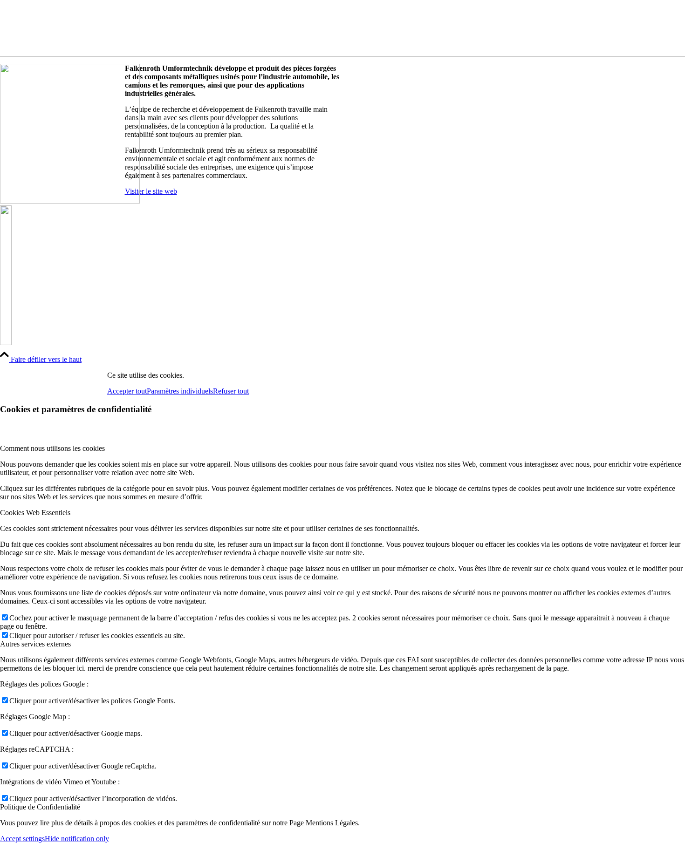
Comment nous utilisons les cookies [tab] (52, 448)
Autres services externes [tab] (35, 644)
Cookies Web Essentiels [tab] (35, 513)
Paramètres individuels (180, 391)
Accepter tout (127, 391)
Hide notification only (77, 839)
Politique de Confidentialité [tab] (40, 807)
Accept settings (22, 839)
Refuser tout (231, 391)
